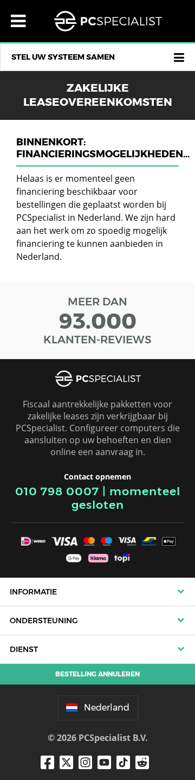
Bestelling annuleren (97, 674)
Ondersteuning (43, 620)
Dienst (24, 649)
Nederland (106, 707)
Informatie (33, 592)
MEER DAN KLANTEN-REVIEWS (97, 320)
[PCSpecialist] (108, 21)
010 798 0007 (57, 491)
